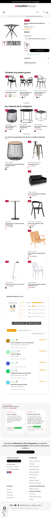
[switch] (4, 515)
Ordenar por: (35, 333)
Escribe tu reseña (20, 323)
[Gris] (39, 97)
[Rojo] (6, 96)
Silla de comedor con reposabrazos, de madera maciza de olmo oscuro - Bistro (35, 429)
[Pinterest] (10, 472)
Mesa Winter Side (10, 429)
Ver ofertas (36, 1)
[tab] (37, 58)
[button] (41, 12)
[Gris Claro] (11, 96)
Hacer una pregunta (34, 323)
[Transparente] (28, 289)
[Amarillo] (13, 96)
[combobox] (37, 38)
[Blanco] (7, 96)
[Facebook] (8, 472)
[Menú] (7, 506)
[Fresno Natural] (28, 258)
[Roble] (6, 228)
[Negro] (27, 46)
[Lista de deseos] (19, 76)
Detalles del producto (30, 62)
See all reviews (13, 408)
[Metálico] (28, 167)
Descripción (27, 58)
